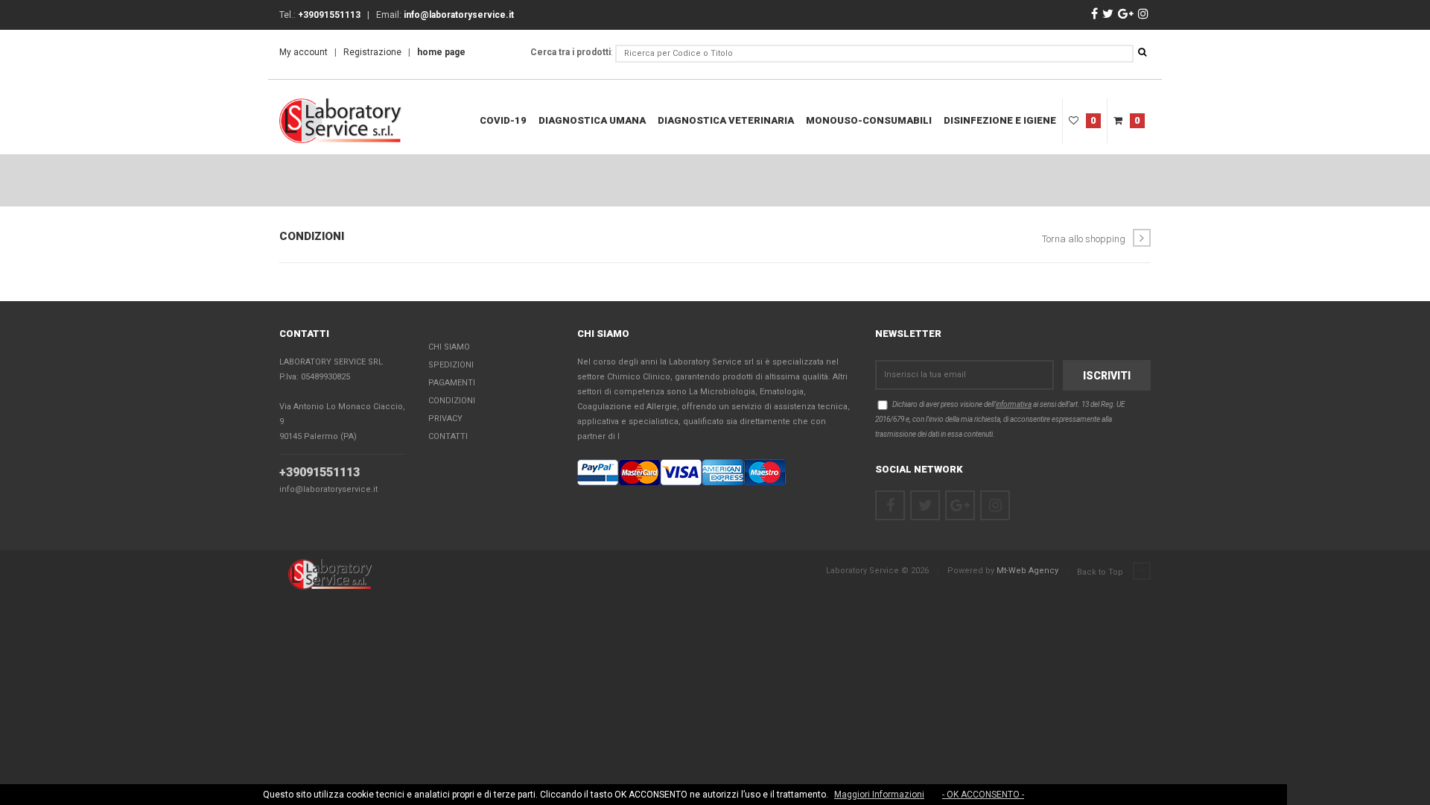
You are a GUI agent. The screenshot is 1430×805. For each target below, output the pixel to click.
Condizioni (451, 400)
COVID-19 (503, 120)
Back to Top (1101, 572)
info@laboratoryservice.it (328, 489)
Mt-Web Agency (1027, 570)
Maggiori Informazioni (879, 794)
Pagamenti (451, 383)
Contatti (448, 436)
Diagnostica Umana (592, 120)
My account (303, 52)
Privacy (445, 418)
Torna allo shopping (1083, 238)
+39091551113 (319, 472)
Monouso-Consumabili (869, 120)
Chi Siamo (449, 347)
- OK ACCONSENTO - (983, 794)
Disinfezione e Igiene (1000, 120)
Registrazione (372, 52)
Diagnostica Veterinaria (726, 120)
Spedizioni (451, 365)
